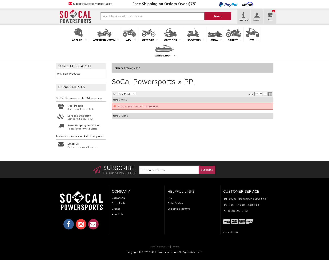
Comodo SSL (231, 232)
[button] (142, 16)
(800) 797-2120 (238, 210)
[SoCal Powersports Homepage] (75, 16)
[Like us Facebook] (68, 224)
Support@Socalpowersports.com (92, 3)
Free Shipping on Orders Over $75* (164, 4)
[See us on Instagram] (81, 224)
